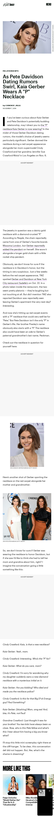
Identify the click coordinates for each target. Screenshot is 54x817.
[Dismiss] (49, 791)
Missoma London (12, 245)
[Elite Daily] (9, 4)
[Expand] (40, 791)
